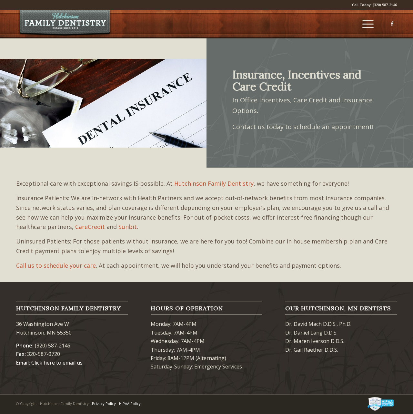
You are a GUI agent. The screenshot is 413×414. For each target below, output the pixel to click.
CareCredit (90, 227)
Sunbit (127, 227)
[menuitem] (366, 24)
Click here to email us (57, 362)
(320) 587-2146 (385, 4)
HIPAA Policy (130, 403)
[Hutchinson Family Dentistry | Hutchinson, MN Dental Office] (64, 24)
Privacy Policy (104, 403)
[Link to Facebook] (392, 23)
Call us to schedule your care (56, 265)
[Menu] (366, 24)
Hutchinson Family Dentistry (214, 183)
